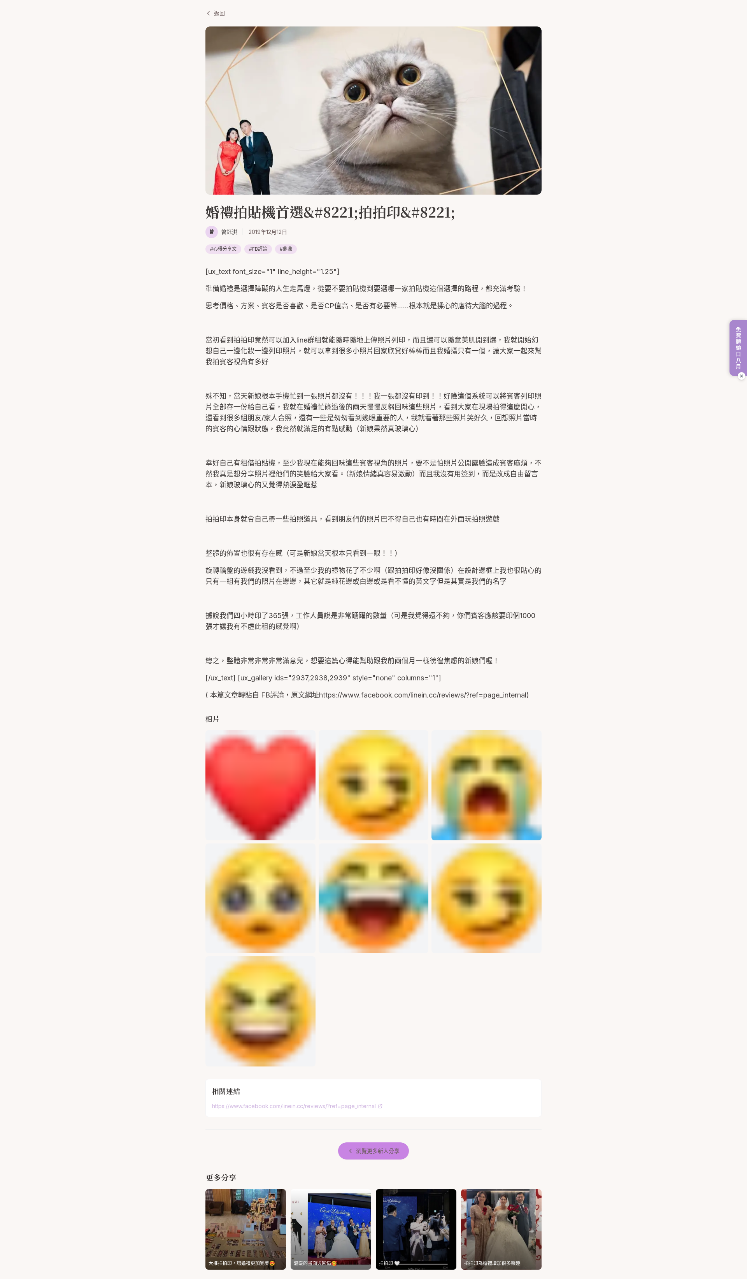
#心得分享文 (223, 249)
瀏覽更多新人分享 (378, 1150)
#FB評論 (258, 249)
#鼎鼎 (286, 249)
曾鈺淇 (229, 231)
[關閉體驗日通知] (741, 376)
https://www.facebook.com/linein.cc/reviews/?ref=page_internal (294, 1106)
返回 (219, 13)
